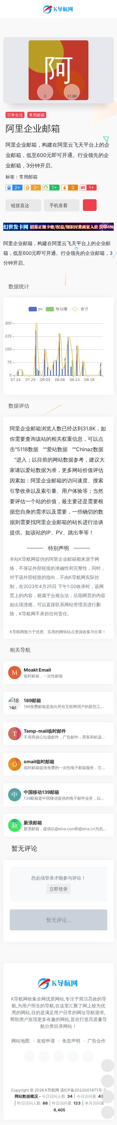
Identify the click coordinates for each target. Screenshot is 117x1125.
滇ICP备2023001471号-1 (83, 1090)
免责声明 (71, 1040)
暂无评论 (24, 848)
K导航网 (52, 1090)
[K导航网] (58, 9)
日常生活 (15, 114)
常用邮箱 (37, 114)
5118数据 (27, 449)
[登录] (98, 9)
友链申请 (46, 1040)
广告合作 (96, 1040)
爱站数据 (57, 449)
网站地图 (20, 1040)
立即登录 (58, 889)
